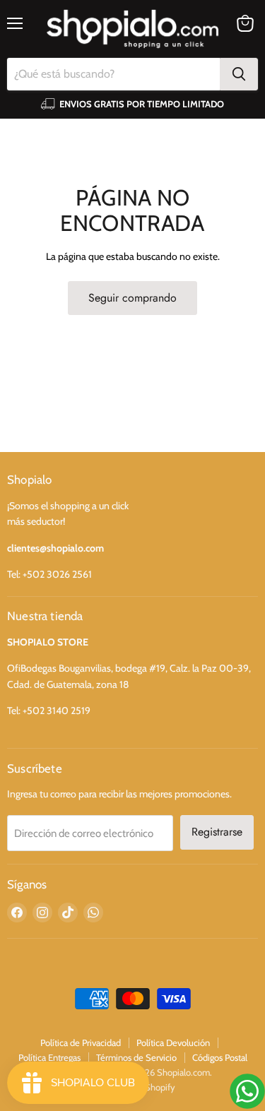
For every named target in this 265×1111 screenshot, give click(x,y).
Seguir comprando (132, 298)
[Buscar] (239, 74)
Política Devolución (173, 1042)
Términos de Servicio (136, 1057)
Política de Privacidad (80, 1042)
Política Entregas (49, 1057)
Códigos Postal (219, 1057)
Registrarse (217, 832)
